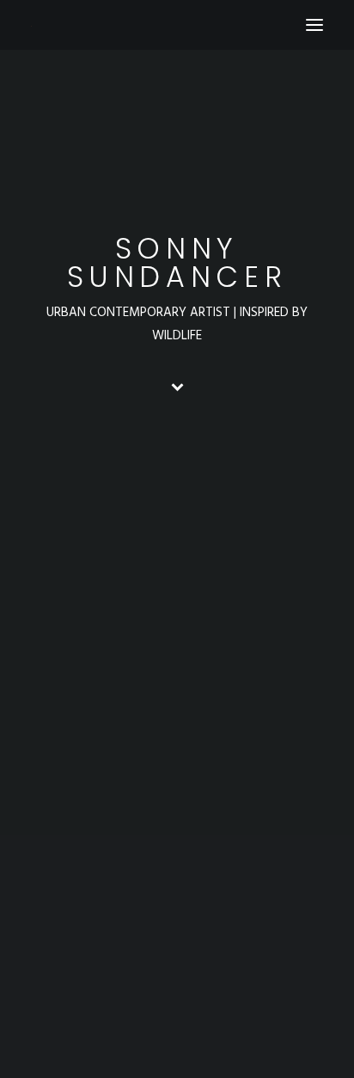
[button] (314, 25)
